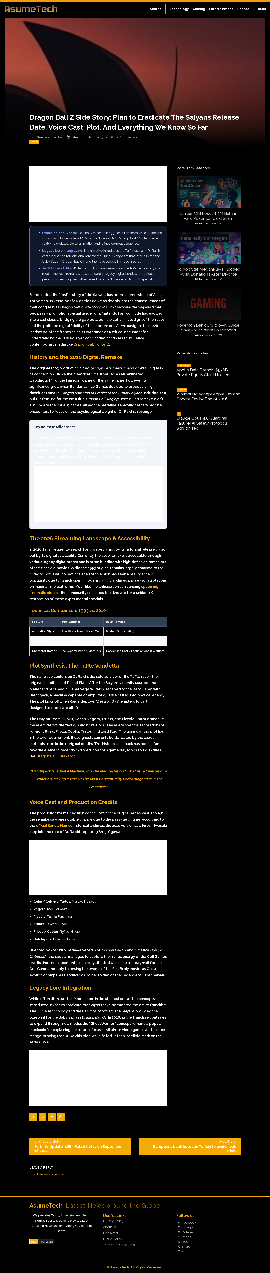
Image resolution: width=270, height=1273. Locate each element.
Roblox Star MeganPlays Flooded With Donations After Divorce (208, 272)
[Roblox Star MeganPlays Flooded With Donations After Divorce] (209, 248)
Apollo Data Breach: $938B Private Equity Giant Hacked (203, 372)
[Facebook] (33, 1117)
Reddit (186, 1237)
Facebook (189, 1222)
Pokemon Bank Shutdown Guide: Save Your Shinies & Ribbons (208, 327)
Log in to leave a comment (48, 1174)
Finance (182, 390)
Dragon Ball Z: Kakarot (55, 756)
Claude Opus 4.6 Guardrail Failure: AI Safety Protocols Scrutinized (202, 423)
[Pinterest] (52, 1117)
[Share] (179, 1246)
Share (186, 1246)
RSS (185, 1241)
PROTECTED (46, 1242)
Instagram (189, 1227)
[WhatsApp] (61, 1117)
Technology (183, 365)
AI (179, 414)
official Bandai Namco (54, 825)
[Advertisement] (98, 194)
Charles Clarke (49, 137)
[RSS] (179, 1242)
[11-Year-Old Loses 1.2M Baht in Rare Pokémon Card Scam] (209, 192)
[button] (155, 9)
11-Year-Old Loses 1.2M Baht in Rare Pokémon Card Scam (208, 216)
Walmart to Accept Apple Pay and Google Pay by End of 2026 (209, 396)
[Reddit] (179, 1237)
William (199, 223)
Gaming (34, 142)
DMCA (33, 1242)
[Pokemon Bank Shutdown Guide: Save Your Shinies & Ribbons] (209, 304)
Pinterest (188, 1232)
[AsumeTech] (32, 9)
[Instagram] (179, 1227)
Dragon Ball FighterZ (91, 344)
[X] (42, 1117)
